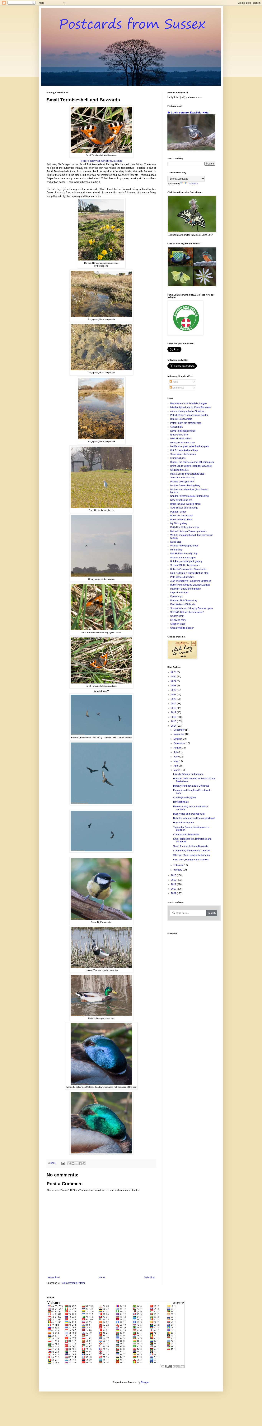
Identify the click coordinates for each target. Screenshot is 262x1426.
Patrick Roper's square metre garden (189, 415)
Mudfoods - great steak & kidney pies (189, 446)
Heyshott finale (181, 802)
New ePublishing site (181, 500)
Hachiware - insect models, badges (188, 403)
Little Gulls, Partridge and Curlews (191, 859)
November (179, 734)
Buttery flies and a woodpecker (189, 813)
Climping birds (177, 458)
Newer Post (54, 1277)
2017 (174, 712)
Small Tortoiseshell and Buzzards (190, 846)
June (176, 756)
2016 (174, 717)
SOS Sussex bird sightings (184, 507)
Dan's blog (175, 541)
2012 (174, 880)
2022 (174, 690)
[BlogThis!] (73, 1163)
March (177, 770)
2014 (174, 725)
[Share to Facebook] (80, 1163)
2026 (174, 672)
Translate (193, 183)
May (176, 761)
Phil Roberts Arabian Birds (184, 450)
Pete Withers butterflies (182, 577)
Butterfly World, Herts (181, 519)
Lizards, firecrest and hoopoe (188, 774)
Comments (178, 387)
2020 (174, 699)
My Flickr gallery (178, 523)
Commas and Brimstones (186, 834)
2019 (174, 703)
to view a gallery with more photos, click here (101, 160)
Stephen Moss (177, 624)
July (176, 752)
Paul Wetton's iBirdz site (182, 604)
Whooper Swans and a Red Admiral (191, 855)
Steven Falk (176, 427)
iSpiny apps (176, 596)
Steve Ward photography (183, 454)
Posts (175, 381)
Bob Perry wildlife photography (186, 561)
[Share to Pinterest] (84, 1163)
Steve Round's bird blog (182, 477)
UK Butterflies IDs (179, 470)
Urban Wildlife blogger (182, 628)
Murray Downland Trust (182, 442)
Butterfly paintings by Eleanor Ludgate (190, 584)
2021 (174, 694)
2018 (174, 708)
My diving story (178, 620)
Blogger (145, 1382)
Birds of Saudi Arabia (181, 419)
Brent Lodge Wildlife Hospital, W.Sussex (191, 466)
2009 (174, 893)
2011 (174, 884)
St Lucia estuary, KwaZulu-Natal (188, 112)
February (179, 865)
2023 (174, 685)
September (180, 743)
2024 (174, 681)
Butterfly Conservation (181, 515)
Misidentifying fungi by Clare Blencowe (190, 407)
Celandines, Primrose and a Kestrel (191, 850)
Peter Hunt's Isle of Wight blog (185, 423)
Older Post (149, 1277)
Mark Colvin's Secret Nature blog (187, 473)
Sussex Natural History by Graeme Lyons (191, 608)
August (177, 747)
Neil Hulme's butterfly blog (184, 553)
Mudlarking (176, 549)
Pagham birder (178, 511)
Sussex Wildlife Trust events (184, 565)
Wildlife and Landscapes (183, 557)
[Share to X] (76, 1163)
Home (102, 1277)
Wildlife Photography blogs (184, 545)
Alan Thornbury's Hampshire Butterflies (190, 581)
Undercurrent (177, 616)
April (176, 765)
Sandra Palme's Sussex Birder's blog (189, 496)
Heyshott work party (183, 822)
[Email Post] (62, 1163)
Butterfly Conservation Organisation (188, 569)
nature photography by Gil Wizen (187, 411)
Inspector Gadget (179, 592)
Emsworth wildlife (179, 434)
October (178, 739)
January (178, 869)
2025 (174, 676)
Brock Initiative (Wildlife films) (185, 504)
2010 (174, 888)
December (179, 730)
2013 (174, 875)
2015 (174, 721)
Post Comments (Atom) (73, 1283)
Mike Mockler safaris (181, 438)
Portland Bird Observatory (183, 600)
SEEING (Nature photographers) (187, 612)
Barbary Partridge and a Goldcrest (191, 785)
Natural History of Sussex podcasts (188, 531)
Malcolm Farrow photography (185, 588)
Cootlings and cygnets (184, 797)
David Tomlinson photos (182, 431)
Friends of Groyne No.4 (182, 481)
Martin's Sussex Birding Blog (185, 485)
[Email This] (69, 1163)
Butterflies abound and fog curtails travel (194, 818)
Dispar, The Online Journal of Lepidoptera (192, 462)
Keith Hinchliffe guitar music (184, 527)
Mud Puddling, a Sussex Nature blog (189, 573)
